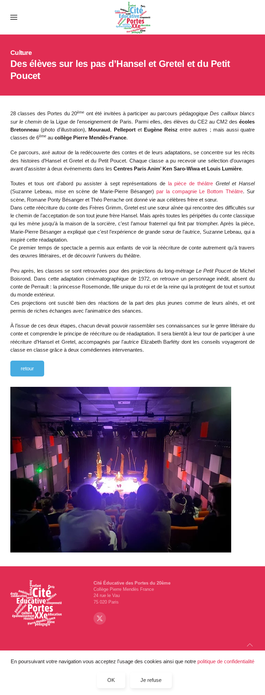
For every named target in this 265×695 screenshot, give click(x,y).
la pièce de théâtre (211, 183)
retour (27, 368)
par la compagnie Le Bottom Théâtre (199, 191)
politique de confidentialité (225, 661)
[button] (13, 17)
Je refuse (150, 680)
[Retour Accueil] (132, 17)
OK (111, 680)
